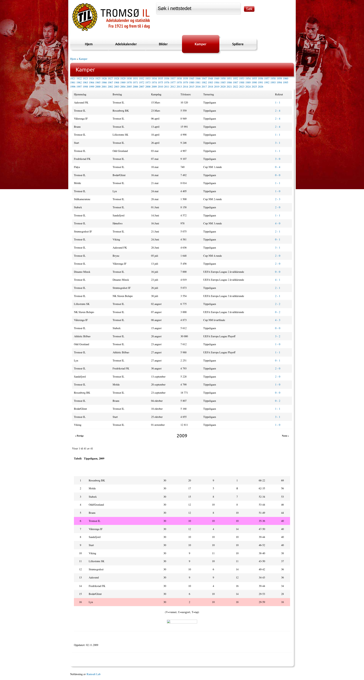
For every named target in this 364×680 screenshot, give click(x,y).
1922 (79, 78)
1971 (135, 82)
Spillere (238, 44)
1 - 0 (277, 191)
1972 (141, 82)
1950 (223, 78)
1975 (160, 82)
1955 (254, 78)
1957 (266, 78)
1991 (260, 82)
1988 (241, 82)
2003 (116, 86)
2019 (216, 86)
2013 (179, 86)
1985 (223, 82)
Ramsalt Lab (93, 674)
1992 (266, 82)
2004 (123, 86)
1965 (97, 82)
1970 (129, 82)
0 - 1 (277, 239)
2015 (191, 86)
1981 (198, 82)
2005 (129, 86)
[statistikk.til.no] (111, 31)
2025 (254, 86)
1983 (210, 82)
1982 (204, 82)
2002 (110, 86)
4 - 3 (277, 320)
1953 (241, 78)
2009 (154, 86)
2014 (185, 86)
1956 (260, 78)
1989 (248, 82)
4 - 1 (277, 279)
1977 (173, 82)
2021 (229, 86)
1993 (273, 82)
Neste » (285, 435)
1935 (160, 78)
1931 (135, 78)
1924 (91, 78)
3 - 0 (277, 159)
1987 (235, 82)
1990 (254, 82)
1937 (173, 78)
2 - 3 (277, 199)
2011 (166, 86)
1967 (110, 82)
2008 (148, 86)
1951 (229, 78)
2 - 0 (277, 207)
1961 (72, 82)
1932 (141, 78)
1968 (116, 82)
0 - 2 (277, 312)
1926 (104, 78)
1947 (204, 78)
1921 (72, 78)
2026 (260, 86)
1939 (185, 78)
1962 (79, 82)
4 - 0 (277, 223)
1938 (179, 78)
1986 (229, 82)
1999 (91, 86)
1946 (198, 78)
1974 (154, 82)
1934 (154, 78)
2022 (235, 86)
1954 (248, 78)
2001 (104, 86)
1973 (148, 82)
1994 (279, 82)
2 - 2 (277, 304)
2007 (141, 86)
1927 (110, 78)
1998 (85, 86)
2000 (97, 86)
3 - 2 (277, 336)
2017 (204, 86)
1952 (235, 78)
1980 (191, 82)
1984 (216, 82)
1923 (85, 78)
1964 (91, 82)
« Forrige (79, 435)
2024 (248, 86)
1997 (79, 86)
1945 (191, 78)
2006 (135, 86)
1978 (179, 82)
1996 (72, 86)
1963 (85, 82)
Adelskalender (126, 44)
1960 (285, 78)
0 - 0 (277, 175)
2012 (173, 86)
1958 (273, 78)
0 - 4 (277, 167)
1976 (166, 82)
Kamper (200, 44)
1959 (279, 78)
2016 (198, 86)
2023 (241, 86)
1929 (123, 78)
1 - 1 (277, 102)
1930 (129, 78)
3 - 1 (277, 143)
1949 (216, 78)
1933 (148, 78)
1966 (104, 82)
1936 (166, 78)
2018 (210, 86)
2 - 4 (277, 110)
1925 (97, 78)
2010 (160, 86)
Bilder (163, 44)
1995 (285, 82)
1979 (185, 82)
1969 (123, 82)
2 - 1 (277, 231)
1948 (210, 78)
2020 (223, 86)
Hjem (89, 44)
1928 (116, 78)
